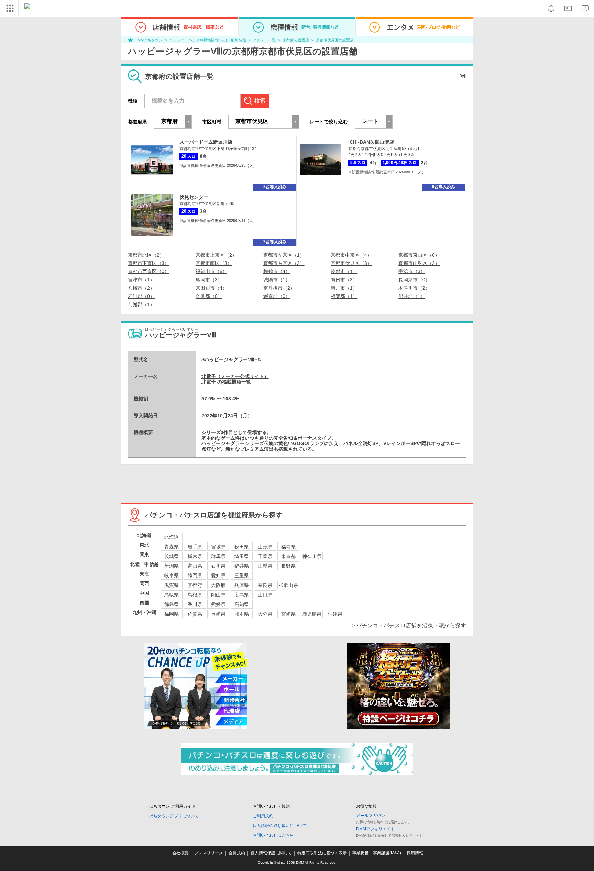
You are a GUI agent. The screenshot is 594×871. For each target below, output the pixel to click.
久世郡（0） (209, 296)
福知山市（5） (211, 271)
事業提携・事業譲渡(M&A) (376, 853)
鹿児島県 (311, 614)
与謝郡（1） (141, 304)
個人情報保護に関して (271, 853)
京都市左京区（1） (284, 254)
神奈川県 (311, 556)
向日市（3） (344, 279)
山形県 (265, 546)
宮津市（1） (141, 279)
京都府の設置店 (296, 40)
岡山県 (218, 595)
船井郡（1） (411, 296)
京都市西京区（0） (148, 271)
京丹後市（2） (279, 288)
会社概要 (180, 853)
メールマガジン (370, 815)
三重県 (241, 575)
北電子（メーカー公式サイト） (235, 376)
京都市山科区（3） (419, 263)
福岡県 (171, 614)
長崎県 (218, 614)
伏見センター (193, 197)
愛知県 (218, 575)
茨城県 (171, 556)
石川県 (218, 566)
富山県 (195, 566)
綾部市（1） (344, 271)
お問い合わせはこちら (273, 835)
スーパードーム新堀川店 (205, 142)
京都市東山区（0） (419, 254)
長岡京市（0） (414, 279)
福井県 (241, 566)
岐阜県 (171, 575)
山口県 (265, 595)
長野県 (288, 566)
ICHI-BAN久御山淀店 (371, 142)
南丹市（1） (344, 288)
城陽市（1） (276, 279)
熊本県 (241, 614)
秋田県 (241, 546)
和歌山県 (288, 585)
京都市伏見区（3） (351, 263)
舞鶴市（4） (276, 271)
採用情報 (415, 853)
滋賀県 (171, 585)
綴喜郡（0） (276, 296)
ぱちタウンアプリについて (174, 816)
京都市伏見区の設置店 (335, 40)
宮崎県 (288, 614)
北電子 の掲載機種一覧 (226, 382)
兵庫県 (241, 585)
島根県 (195, 595)
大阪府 (218, 585)
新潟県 (171, 566)
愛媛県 (218, 604)
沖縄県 (335, 614)
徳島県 (171, 604)
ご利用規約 (263, 816)
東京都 (288, 556)
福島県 (288, 546)
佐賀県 (195, 614)
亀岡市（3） (209, 279)
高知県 (241, 604)
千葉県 (265, 556)
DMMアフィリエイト (375, 829)
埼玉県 (241, 556)
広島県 (241, 595)
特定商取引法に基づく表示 (322, 853)
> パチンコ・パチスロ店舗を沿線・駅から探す (409, 625)
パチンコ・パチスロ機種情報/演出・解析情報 (207, 40)
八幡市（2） (141, 288)
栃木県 (195, 556)
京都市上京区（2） (216, 254)
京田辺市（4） (211, 288)
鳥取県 (171, 595)
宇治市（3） (411, 271)
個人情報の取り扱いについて (279, 825)
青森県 (171, 546)
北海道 (171, 537)
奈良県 (265, 585)
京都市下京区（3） (148, 263)
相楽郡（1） (344, 296)
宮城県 (218, 546)
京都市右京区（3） (284, 263)
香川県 (195, 604)
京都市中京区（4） (351, 254)
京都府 (195, 585)
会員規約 (237, 853)
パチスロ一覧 (264, 40)
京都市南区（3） (214, 263)
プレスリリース (208, 853)
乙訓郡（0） (141, 296)
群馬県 (218, 556)
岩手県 (195, 546)
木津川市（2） (414, 288)
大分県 (265, 614)
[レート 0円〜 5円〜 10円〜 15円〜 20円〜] (374, 122)
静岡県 (195, 575)
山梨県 (265, 566)
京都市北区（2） (146, 254)
